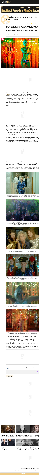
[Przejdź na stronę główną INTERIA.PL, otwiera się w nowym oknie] (4, 2)
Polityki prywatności (25, 470)
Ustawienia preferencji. (32, 470)
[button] (28, 2)
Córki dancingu (9, 376)
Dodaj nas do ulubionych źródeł (18, 34)
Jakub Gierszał (28, 99)
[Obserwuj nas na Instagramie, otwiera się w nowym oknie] (37, 372)
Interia (2, 4)
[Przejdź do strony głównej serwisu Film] (9, 2)
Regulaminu (20, 470)
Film (4, 4)
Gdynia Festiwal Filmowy (9, 4)
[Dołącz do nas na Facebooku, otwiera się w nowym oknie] (36, 372)
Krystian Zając (11, 22)
